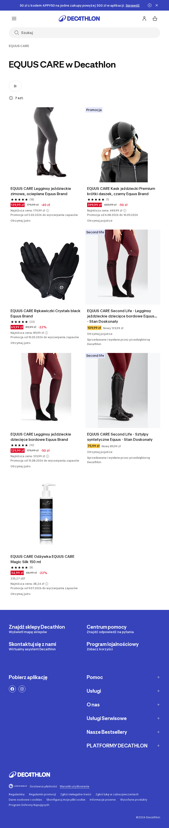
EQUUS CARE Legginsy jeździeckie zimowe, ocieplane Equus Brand (41, 191)
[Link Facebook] (12, 688)
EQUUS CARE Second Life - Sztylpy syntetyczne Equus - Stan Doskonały (119, 437)
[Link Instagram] (22, 688)
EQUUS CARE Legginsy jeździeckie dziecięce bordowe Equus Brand (41, 437)
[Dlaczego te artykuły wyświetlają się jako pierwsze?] (11, 98)
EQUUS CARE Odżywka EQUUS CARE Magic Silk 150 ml (43, 559)
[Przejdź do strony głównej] (79, 18)
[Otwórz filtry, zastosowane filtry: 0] (15, 86)
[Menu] (14, 18)
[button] (47, 210)
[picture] (46, 144)
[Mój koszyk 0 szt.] (155, 18)
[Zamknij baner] (156, 5)
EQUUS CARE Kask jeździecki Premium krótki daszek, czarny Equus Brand (121, 191)
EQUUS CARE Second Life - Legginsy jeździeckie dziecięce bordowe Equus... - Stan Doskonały (122, 316)
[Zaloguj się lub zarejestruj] (144, 18)
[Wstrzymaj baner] (149, 5)
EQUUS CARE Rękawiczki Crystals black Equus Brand (46, 313)
